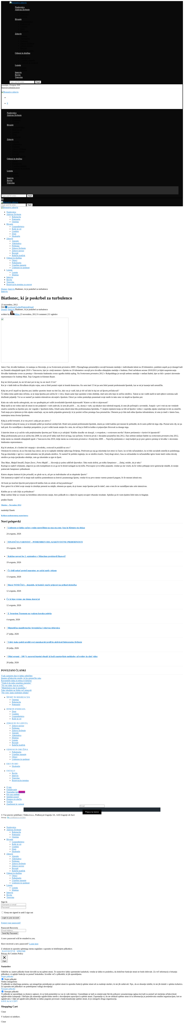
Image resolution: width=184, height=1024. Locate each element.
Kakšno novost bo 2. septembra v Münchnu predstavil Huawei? (37, 556)
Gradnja (23, 26)
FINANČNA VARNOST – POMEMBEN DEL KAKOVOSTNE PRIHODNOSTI (45, 542)
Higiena (23, 70)
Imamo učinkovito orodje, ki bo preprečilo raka (21, 678)
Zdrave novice (26, 46)
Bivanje (18, 19)
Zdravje (18, 34)
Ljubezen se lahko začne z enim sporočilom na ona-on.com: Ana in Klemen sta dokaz (46, 528)
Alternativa (25, 38)
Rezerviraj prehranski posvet (10, 88)
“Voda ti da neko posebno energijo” (16, 683)
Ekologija (24, 31)
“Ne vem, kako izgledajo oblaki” (15, 693)
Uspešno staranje (27, 60)
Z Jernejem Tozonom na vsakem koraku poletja (30, 613)
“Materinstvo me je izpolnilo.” (14, 688)
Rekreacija (24, 12)
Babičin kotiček (27, 51)
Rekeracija (16, 702)
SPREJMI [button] (21, 951)
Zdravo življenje (27, 43)
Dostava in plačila (14, 799)
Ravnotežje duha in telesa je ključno (16, 680)
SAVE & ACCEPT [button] (9, 1001)
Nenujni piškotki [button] (8, 989)
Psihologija (25, 58)
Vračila (9, 802)
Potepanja (24, 14)
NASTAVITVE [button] (8, 951)
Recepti (23, 48)
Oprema (23, 17)
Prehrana (24, 41)
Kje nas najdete (13, 794)
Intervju (18, 72)
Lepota (18, 65)
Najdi (38, 82)
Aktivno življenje (22, 9)
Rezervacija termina (20, 780)
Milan (17, 314)
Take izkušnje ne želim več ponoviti (16, 690)
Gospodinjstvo (26, 22)
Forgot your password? (11, 923)
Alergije (23, 36)
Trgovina (19, 77)
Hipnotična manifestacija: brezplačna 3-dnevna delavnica (34, 628)
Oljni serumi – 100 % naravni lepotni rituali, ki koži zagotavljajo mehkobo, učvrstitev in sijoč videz (53, 656)
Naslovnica (20, 7)
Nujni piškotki (10, 979)
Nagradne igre (15, 792)
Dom (22, 29)
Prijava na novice (92, 812)
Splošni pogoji (12, 797)
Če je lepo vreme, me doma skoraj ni (23, 599)
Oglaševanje (11, 789)
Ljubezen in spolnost (29, 63)
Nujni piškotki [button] (7, 976)
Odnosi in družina (22, 53)
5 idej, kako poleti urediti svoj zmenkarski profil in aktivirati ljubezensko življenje (45, 642)
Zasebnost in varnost (15, 804)
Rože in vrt (25, 24)
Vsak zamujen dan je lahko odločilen (16, 676)
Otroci (23, 55)
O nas (8, 787)
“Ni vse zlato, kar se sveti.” (12, 685)
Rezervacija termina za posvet (19, 284)
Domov (4, 289)
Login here (33, 944)
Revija (17, 75)
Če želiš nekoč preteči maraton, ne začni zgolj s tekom (32, 570)
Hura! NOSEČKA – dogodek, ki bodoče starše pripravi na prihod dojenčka (42, 585)
